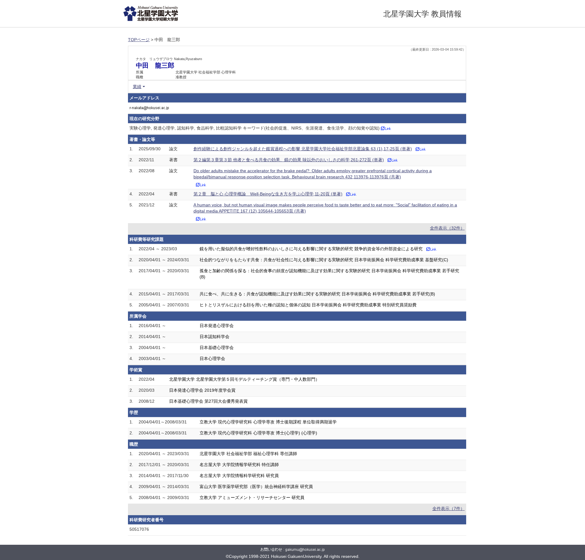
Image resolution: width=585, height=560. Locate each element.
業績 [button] (137, 86)
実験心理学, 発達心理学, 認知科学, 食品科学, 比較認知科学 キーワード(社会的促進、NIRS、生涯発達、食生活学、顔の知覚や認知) (254, 128)
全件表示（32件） (447, 228)
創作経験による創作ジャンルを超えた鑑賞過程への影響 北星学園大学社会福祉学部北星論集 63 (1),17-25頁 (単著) (302, 148)
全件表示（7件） (448, 508)
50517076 (139, 529)
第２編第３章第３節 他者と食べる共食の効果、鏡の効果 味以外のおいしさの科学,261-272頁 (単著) (288, 159)
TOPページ (139, 39)
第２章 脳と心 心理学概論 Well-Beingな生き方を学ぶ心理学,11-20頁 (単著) (267, 193)
